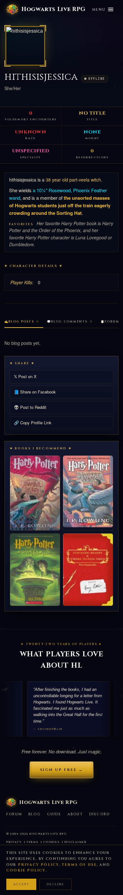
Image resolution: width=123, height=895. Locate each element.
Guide (54, 814)
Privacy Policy (38, 864)
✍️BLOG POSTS (21, 321)
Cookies (51, 842)
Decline (55, 884)
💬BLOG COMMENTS (69, 321)
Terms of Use (79, 864)
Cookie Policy (26, 870)
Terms (32, 842)
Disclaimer (75, 842)
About (75, 814)
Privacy (14, 842)
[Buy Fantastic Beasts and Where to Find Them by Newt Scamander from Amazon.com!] (88, 570)
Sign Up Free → (61, 769)
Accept (21, 884)
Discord (99, 814)
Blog (34, 814)
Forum (14, 814)
